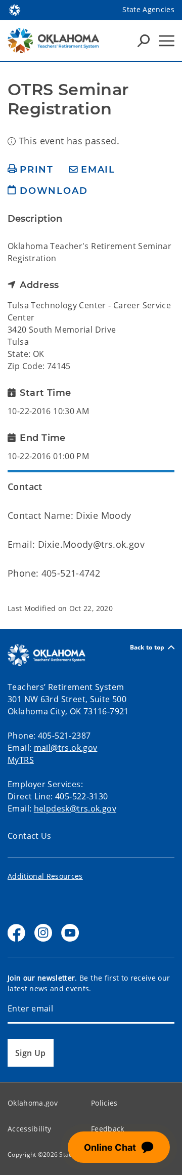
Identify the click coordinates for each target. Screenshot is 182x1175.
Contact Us (30, 835)
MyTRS (21, 759)
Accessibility (29, 1128)
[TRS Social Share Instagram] (43, 933)
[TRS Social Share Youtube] (70, 933)
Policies (104, 1103)
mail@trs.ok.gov (66, 747)
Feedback (107, 1128)
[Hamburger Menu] (166, 41)
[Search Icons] (143, 40)
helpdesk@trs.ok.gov (75, 808)
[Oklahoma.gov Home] (15, 9)
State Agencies (148, 9)
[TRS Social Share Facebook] (16, 933)
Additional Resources (45, 876)
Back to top (147, 647)
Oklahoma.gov (33, 1103)
